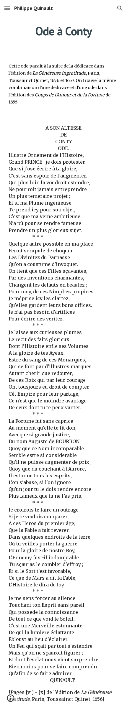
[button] (7, 8)
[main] (63, 31)
